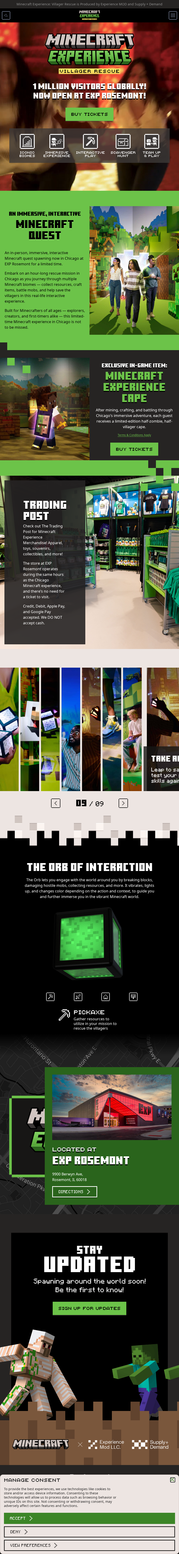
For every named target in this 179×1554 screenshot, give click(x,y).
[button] (172, 1480)
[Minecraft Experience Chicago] (89, 15)
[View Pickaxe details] (51, 998)
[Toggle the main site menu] (173, 15)
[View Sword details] (79, 998)
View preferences (30, 1545)
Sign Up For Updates (89, 1308)
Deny (15, 1532)
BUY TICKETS (89, 114)
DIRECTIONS (71, 1192)
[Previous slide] (55, 803)
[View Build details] (107, 998)
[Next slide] (123, 803)
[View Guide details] (134, 998)
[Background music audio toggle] (6, 15)
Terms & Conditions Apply (134, 435)
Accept (18, 1518)
